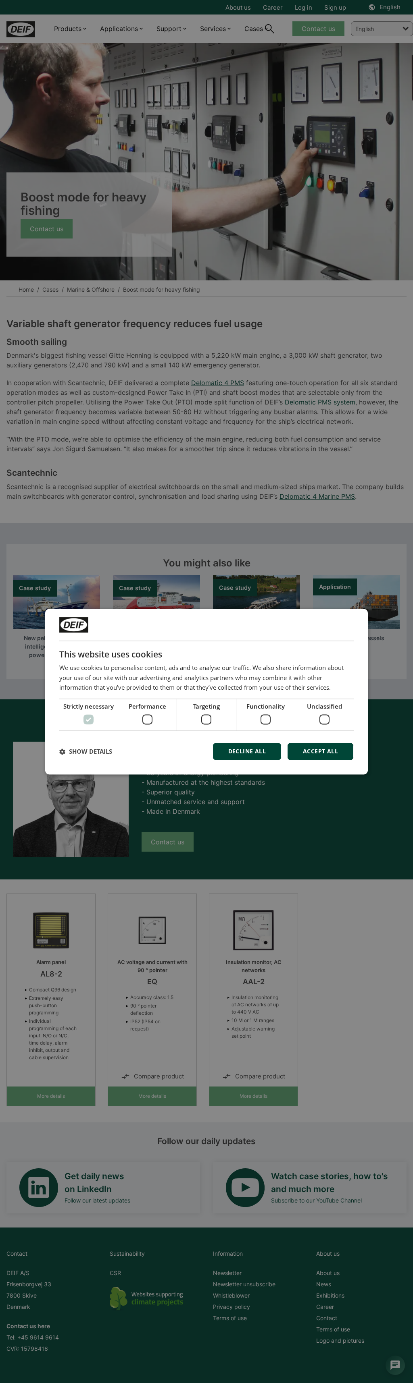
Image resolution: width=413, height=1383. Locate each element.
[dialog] (206, 691)
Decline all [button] (247, 751)
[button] (85, 751)
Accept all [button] (320, 751)
